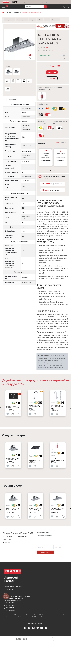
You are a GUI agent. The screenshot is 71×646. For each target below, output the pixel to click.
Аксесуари (55, 19)
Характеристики (22, 19)
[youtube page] (41, 628)
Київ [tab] (57, 142)
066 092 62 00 (8, 589)
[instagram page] (33, 628)
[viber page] (37, 628)
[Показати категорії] (53, 639)
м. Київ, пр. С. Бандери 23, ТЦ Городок (18, 596)
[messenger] (46, 628)
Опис (40, 19)
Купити (52, 72)
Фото (47, 19)
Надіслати (45, 552)
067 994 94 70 (10, 610)
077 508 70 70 (10, 608)
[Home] (6, 2)
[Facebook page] (25, 628)
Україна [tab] (63, 142)
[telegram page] (29, 628)
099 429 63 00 (10, 605)
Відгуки (33, 19)
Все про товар (9, 19)
